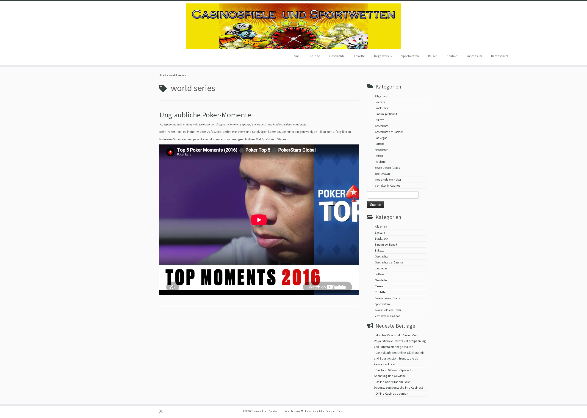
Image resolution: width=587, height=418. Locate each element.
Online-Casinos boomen (392, 393)
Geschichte (337, 56)
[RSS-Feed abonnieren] (162, 411)
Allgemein (381, 96)
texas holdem (274, 124)
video (287, 124)
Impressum (474, 56)
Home (296, 56)
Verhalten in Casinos (387, 186)
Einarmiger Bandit (386, 114)
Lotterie (379, 144)
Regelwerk (382, 56)
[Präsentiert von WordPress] (302, 410)
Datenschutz (499, 56)
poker (246, 124)
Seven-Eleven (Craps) (388, 168)
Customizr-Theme (335, 411)
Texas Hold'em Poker (198, 124)
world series (299, 124)
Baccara (380, 102)
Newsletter (381, 150)
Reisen (432, 56)
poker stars (258, 124)
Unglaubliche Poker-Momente (205, 114)
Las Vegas (381, 138)
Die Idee (314, 56)
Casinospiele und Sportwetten (266, 411)
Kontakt (452, 56)
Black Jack (381, 108)
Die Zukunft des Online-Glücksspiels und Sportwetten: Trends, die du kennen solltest (399, 358)
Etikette (359, 56)
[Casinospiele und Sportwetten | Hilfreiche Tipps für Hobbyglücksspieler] (293, 26)
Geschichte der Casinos (389, 132)
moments (236, 124)
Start (162, 75)
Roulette (380, 162)
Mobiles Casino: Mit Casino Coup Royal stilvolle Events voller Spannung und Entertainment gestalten (400, 341)
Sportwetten (410, 56)
